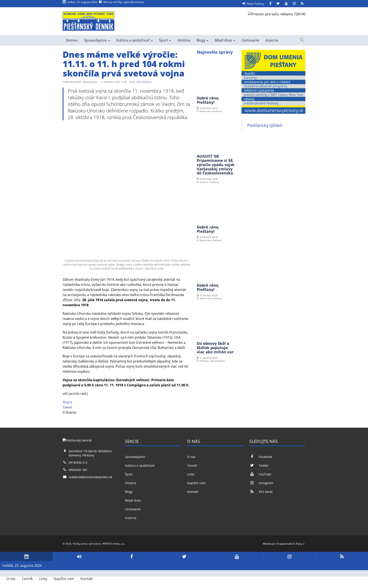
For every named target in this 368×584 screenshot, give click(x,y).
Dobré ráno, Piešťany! (208, 100)
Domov (72, 40)
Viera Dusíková (143, 81)
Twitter (264, 465)
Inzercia (272, 40)
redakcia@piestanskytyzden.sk (90, 477)
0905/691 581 (78, 470)
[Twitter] (278, 3)
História (183, 40)
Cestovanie (250, 40)
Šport (164, 40)
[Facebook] (270, 3)
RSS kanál (265, 492)
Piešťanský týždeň (264, 125)
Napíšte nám (196, 483)
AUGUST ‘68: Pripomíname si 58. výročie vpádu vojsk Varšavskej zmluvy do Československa (215, 164)
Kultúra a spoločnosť (133, 40)
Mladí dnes (224, 40)
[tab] (26, 556)
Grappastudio (284, 543)
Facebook (265, 457)
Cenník (192, 465)
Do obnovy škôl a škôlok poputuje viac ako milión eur (215, 347)
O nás (191, 457)
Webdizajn (269, 543)
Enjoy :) (300, 543)
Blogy (201, 40)
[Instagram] (294, 3)
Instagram (266, 483)
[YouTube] (286, 3)
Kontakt (192, 492)
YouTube (265, 474)
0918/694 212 (78, 462)
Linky (190, 474)
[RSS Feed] (302, 3)
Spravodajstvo (96, 40)
